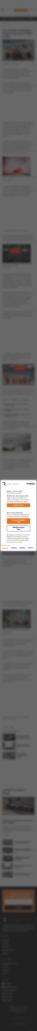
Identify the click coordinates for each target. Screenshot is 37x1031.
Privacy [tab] (14, 548)
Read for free (18, 505)
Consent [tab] (5, 548)
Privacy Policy (18, 542)
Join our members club (18, 521)
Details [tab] (22, 548)
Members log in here (18, 528)
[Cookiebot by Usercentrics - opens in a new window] (26, 484)
